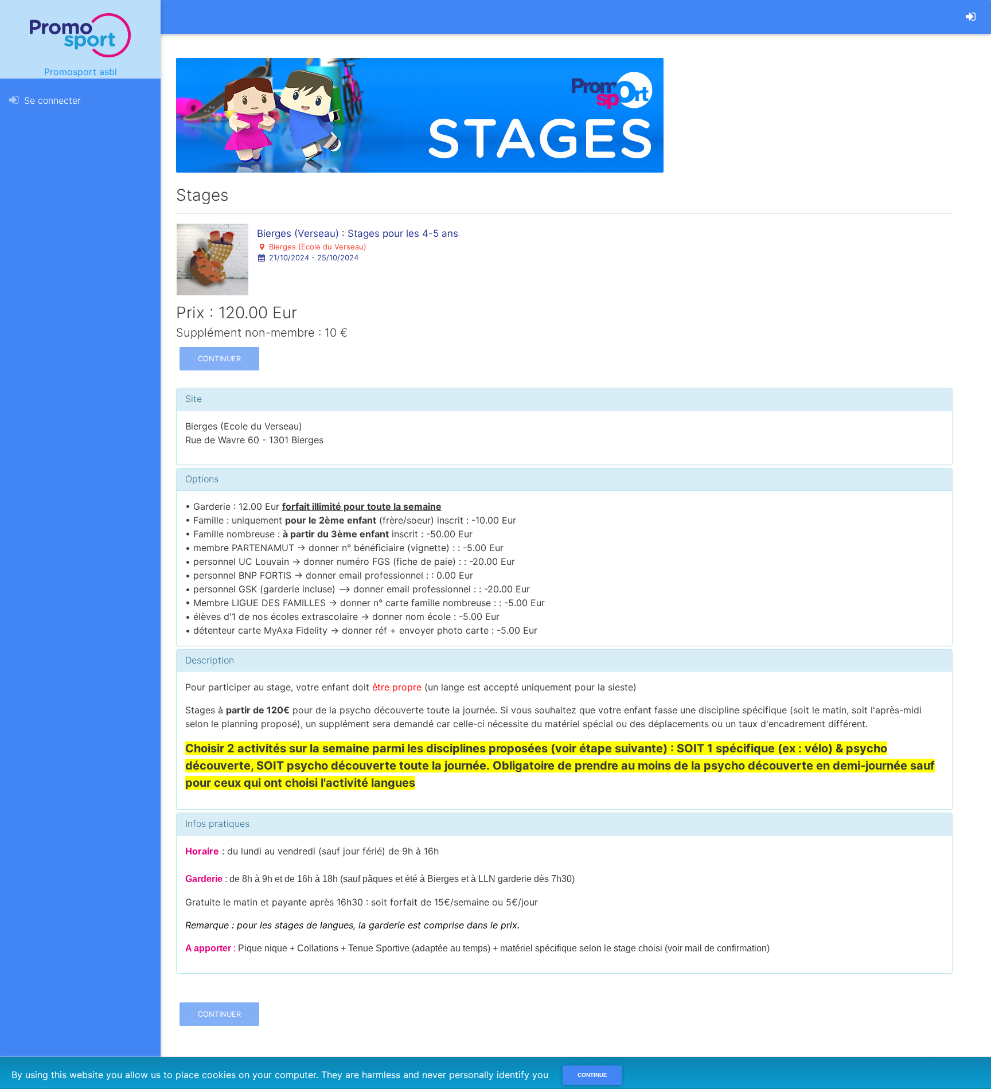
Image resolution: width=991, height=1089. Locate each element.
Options (202, 479)
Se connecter (51, 100)
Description (209, 660)
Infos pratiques (217, 823)
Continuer (219, 358)
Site (193, 398)
